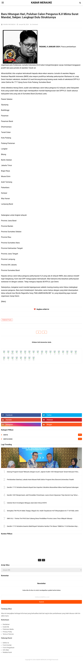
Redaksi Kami (7, 652)
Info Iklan (6, 650)
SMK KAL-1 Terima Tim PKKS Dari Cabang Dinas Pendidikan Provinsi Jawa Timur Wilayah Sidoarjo (39, 518)
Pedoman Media (8, 629)
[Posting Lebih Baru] (38, 332)
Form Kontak (7, 645)
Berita (5, 435)
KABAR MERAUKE (41, 659)
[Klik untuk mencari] (80, 3)
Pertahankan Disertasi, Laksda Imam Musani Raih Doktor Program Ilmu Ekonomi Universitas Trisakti (40, 479)
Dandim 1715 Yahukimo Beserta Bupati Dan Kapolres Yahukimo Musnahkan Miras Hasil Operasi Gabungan (43, 487)
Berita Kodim (7, 439)
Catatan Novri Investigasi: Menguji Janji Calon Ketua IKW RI (27, 503)
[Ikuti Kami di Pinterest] (62, 420)
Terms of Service (8, 634)
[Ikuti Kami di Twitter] (62, 415)
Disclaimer (6, 624)
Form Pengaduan (8, 647)
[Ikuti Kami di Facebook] (21, 415)
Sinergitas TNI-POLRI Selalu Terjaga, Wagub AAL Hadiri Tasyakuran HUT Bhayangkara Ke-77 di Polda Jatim (43, 511)
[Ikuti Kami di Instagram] (21, 424)
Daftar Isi (6, 643)
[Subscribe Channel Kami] (21, 420)
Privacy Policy (7, 632)
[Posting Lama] (44, 332)
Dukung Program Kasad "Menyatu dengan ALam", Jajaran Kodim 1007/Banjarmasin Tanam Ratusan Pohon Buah (45, 472)
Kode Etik (6, 627)
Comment (35, 24)
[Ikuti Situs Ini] (62, 424)
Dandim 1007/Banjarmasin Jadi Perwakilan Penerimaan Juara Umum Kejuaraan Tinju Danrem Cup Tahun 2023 (44, 495)
